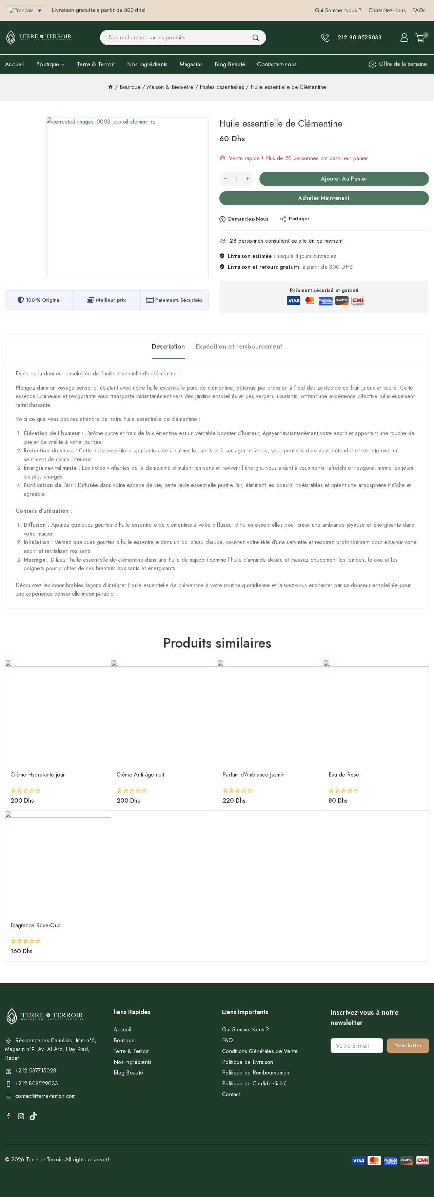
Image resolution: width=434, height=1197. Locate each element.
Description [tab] (168, 346)
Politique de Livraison (247, 1062)
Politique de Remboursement (256, 1073)
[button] (25, 10)
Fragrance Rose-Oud (36, 925)
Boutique (124, 1040)
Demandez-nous (248, 219)
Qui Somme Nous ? (338, 10)
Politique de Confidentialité (254, 1083)
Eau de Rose (344, 775)
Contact (231, 1094)
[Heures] (110, 87)
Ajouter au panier (344, 179)
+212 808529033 (36, 1083)
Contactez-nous (387, 10)
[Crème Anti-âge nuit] (164, 713)
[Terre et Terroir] (39, 37)
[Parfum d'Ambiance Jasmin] (270, 713)
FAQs (419, 10)
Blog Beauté (230, 64)
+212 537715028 (35, 1070)
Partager (299, 218)
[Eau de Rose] (376, 713)
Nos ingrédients (147, 64)
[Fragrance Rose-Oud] (58, 864)
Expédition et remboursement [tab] (239, 346)
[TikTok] (33, 1116)
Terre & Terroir (96, 64)
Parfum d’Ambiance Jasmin (253, 775)
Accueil (14, 64)
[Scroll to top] (417, 1160)
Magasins (191, 64)
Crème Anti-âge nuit (140, 775)
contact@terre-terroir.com (45, 1096)
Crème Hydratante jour (38, 775)
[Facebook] (9, 1115)
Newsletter (408, 1045)
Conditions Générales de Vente (260, 1051)
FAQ (227, 1040)
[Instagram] (21, 1116)
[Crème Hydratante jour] (58, 713)
